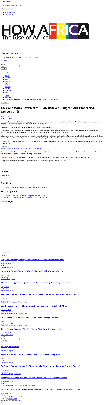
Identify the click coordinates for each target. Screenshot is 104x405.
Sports (7, 92)
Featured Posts (5, 279)
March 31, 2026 (6, 310)
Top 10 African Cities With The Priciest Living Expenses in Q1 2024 (23, 196)
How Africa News (10, 53)
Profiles (7, 83)
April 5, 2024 (5, 116)
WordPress (18, 400)
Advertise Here (10, 12)
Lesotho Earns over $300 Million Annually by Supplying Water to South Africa (34, 306)
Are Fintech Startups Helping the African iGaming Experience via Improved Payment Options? (40, 294)
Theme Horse (12, 399)
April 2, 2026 (5, 298)
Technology (17, 374)
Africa (7, 76)
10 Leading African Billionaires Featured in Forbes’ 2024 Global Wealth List (25, 197)
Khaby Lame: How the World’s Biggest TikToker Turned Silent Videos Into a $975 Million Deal (40, 389)
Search (3, 64)
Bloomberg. (64, 132)
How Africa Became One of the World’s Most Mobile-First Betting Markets (32, 271)
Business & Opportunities (9, 302)
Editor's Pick (5, 267)
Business (8, 77)
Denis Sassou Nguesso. (17, 187)
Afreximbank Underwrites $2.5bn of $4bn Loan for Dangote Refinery (30, 317)
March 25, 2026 (6, 333)
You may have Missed (10, 347)
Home (7, 72)
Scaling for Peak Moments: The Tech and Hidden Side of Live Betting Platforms (34, 378)
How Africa (4, 265)
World (7, 74)
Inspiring (8, 87)
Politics (7, 79)
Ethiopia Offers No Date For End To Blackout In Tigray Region (21, 148)
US (51, 187)
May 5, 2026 (5, 287)
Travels (7, 81)
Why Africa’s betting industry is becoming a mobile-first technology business (32, 260)
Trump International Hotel (40, 187)
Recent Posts (6, 252)
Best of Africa (5, 385)
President (29, 187)
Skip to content (5, 2)
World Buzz (5, 103)
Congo (7, 187)
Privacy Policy (9, 14)
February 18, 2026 (7, 381)
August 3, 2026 (6, 263)
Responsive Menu (7, 9)
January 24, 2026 (6, 393)
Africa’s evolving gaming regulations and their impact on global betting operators (35, 283)
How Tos (8, 90)
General (3, 256)
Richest (7, 88)
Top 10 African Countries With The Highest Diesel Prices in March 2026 (31, 329)
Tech (6, 85)
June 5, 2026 (5, 275)
